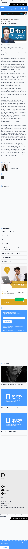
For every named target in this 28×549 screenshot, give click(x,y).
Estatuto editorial (5, 503)
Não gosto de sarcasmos (9, 240)
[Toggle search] (25, 8)
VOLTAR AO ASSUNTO (8, 232)
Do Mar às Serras (7, 261)
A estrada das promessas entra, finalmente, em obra (11, 248)
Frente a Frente (6, 236)
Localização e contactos (6, 501)
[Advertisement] (14, 210)
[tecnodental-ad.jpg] (14, 13)
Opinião (8, 21)
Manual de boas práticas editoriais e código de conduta (13, 507)
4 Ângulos (4, 21)
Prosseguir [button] (4, 547)
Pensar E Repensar (7, 244)
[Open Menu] (2, 8)
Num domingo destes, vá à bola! (11, 253)
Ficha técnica (4, 505)
